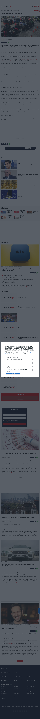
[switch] (32, 359)
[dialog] (20, 359)
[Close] (37, 344)
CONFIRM (13, 373)
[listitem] (20, 357)
